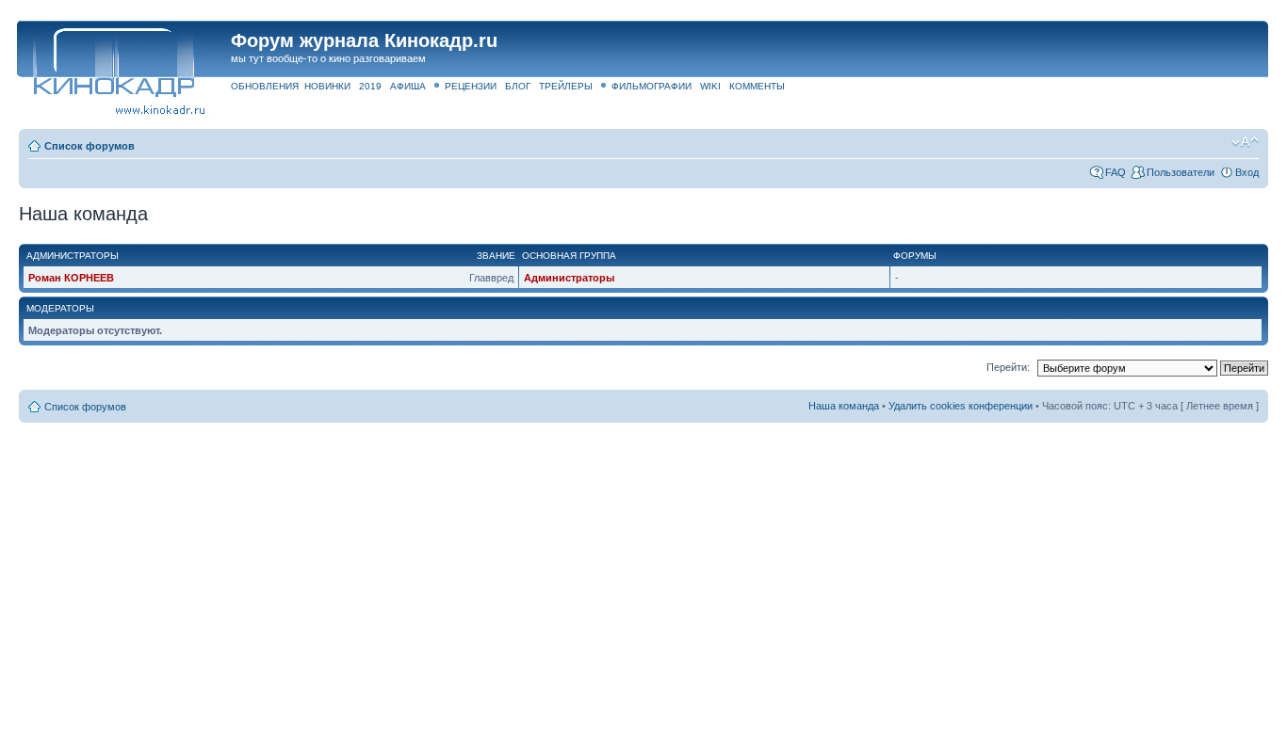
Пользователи (1180, 172)
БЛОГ (517, 86)
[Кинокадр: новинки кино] (113, 60)
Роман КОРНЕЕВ (71, 277)
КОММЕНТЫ (757, 86)
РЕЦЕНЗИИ (471, 86)
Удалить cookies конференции (960, 405)
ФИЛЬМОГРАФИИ (651, 86)
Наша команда (843, 405)
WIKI (710, 86)
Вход (1247, 172)
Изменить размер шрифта (1245, 142)
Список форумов (89, 146)
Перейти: (1008, 367)
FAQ (1115, 172)
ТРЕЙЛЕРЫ (566, 86)
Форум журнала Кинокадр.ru (364, 40)
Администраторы (569, 277)
